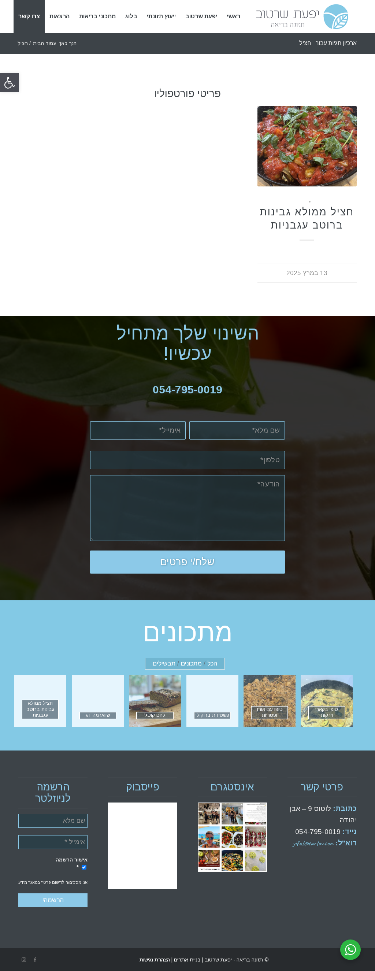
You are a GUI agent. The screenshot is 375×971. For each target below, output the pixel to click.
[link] (9, 82)
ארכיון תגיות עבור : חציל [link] (328, 43)
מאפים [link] (320, 199)
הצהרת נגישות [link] (155, 960)
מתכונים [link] (295, 199)
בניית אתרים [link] (186, 960)
